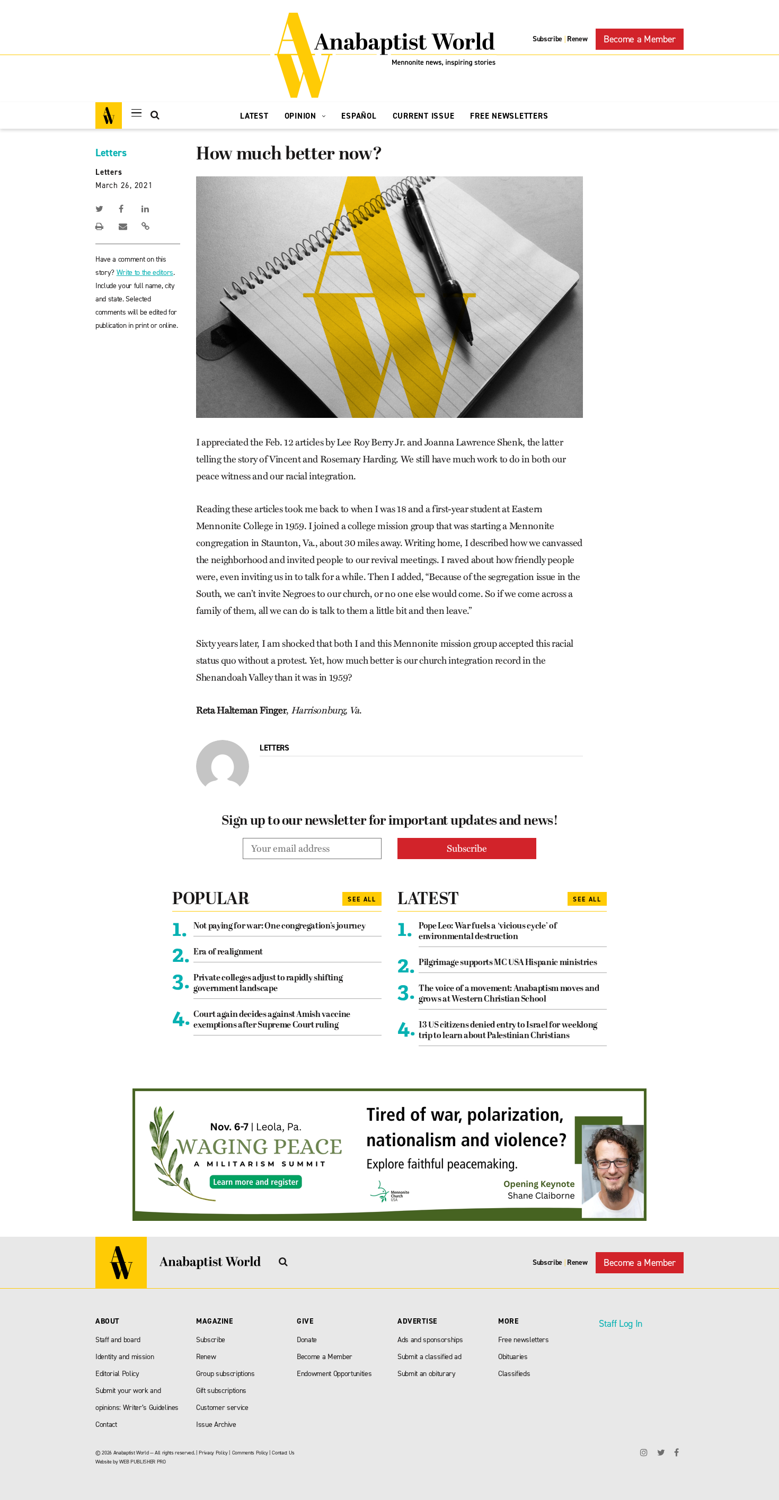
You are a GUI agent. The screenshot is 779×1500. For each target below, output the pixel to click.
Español (358, 116)
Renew (577, 39)
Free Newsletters (509, 116)
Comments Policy (250, 1452)
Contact (106, 1424)
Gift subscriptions (221, 1391)
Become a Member (640, 39)
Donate (307, 1340)
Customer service (222, 1408)
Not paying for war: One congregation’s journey (279, 926)
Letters (111, 152)
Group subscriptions (225, 1374)
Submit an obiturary (426, 1374)
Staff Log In (620, 1323)
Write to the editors (145, 272)
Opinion (302, 116)
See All (362, 899)
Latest (254, 116)
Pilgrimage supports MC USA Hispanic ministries (508, 963)
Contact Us (283, 1452)
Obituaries (513, 1357)
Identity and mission (124, 1357)
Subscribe (547, 39)
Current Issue (424, 116)
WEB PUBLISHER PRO (142, 1461)
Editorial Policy (117, 1374)
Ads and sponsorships (430, 1340)
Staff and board (117, 1340)
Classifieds (514, 1374)
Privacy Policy (213, 1452)
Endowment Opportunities (334, 1374)
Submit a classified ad (429, 1357)
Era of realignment (228, 952)
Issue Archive (216, 1424)
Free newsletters (523, 1340)
